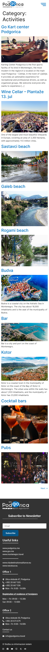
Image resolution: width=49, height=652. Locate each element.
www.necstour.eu (10, 566)
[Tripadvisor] (25, 649)
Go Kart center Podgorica (15, 29)
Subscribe (10, 533)
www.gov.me (8, 551)
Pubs (6, 447)
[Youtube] (12, 649)
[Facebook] (7, 649)
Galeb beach (13, 186)
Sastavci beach (15, 146)
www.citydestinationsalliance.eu (17, 563)
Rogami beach (14, 230)
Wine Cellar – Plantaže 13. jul (22, 94)
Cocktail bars (13, 400)
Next (44, 488)
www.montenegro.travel (13, 554)
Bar (4, 318)
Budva (7, 270)
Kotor (6, 352)
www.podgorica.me (11, 548)
